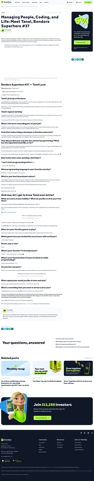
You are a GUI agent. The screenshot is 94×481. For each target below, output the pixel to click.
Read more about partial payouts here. (83, 470)
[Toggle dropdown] (67, 2)
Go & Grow (17, 2)
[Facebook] (2, 329)
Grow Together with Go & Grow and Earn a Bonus (78, 382)
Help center (34, 2)
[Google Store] (17, 461)
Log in (79, 2)
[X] (5, 329)
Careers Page (28, 303)
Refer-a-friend (25, 2)
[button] (73, 339)
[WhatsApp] (10, 329)
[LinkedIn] (7, 329)
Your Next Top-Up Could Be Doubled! (47, 381)
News (3, 12)
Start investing (81, 42)
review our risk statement (52, 467)
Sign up (89, 2)
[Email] (12, 329)
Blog (41, 2)
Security (46, 2)
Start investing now (41, 418)
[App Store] (6, 461)
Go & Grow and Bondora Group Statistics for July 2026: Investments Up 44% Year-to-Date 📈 (15, 384)
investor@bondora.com (6, 456)
